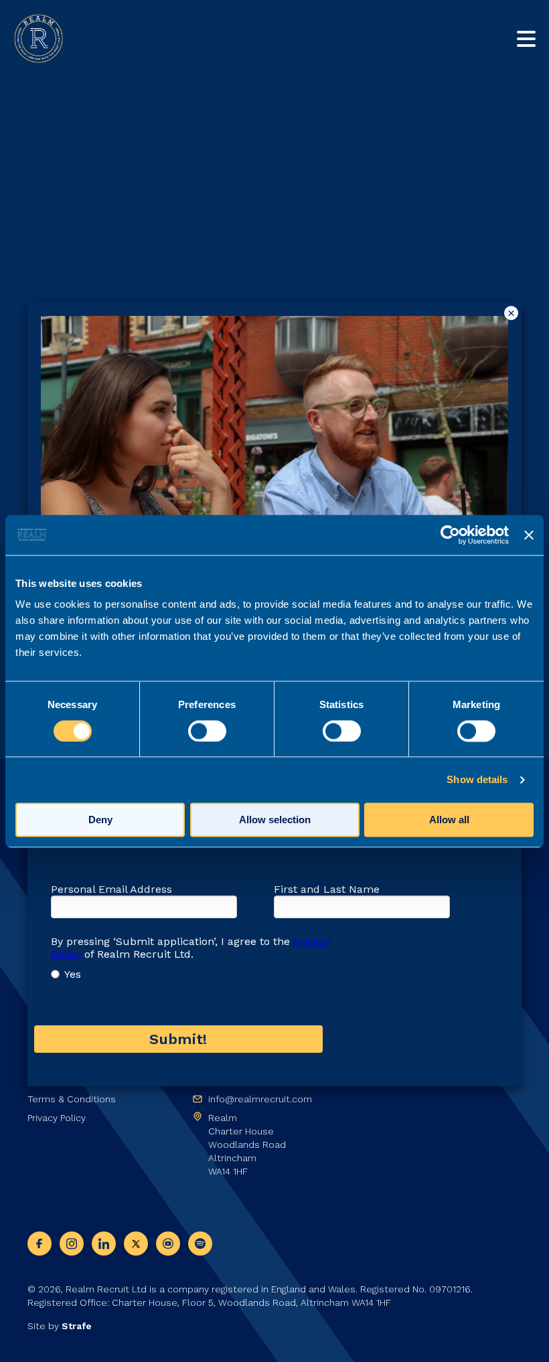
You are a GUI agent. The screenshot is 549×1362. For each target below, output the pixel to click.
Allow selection (275, 819)
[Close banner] (529, 534)
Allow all (449, 819)
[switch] (207, 731)
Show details (477, 779)
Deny (100, 819)
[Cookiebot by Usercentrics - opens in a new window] (450, 535)
